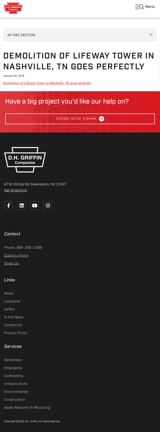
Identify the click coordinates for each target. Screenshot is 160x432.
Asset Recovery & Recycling (27, 408)
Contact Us (13, 325)
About (9, 293)
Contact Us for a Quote (76, 118)
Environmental (16, 392)
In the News (14, 317)
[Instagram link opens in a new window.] (48, 205)
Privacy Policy (15, 333)
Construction (14, 400)
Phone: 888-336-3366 (23, 248)
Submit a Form (16, 255)
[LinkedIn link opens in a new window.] (21, 205)
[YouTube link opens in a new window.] (34, 205)
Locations (12, 301)
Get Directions (15, 190)
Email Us (11, 263)
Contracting (13, 376)
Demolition (13, 360)
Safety (9, 309)
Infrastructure (15, 384)
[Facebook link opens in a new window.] (8, 205)
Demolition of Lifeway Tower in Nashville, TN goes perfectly (47, 83)
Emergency (13, 368)
